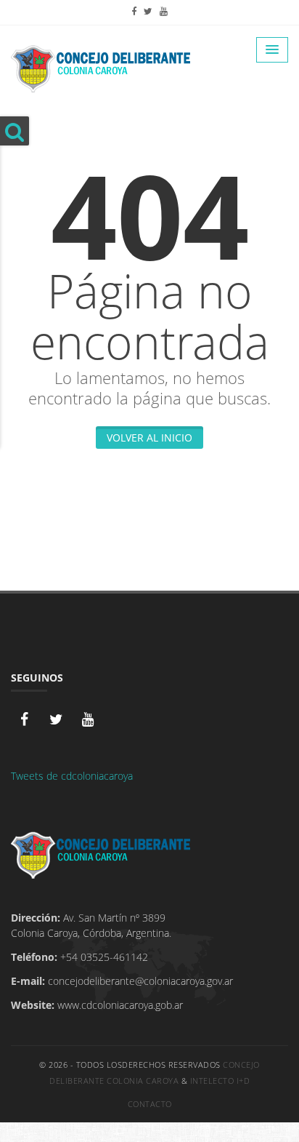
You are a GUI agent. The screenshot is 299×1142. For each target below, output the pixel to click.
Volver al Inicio (149, 437)
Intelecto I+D (220, 1080)
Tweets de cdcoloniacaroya (72, 776)
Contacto (150, 1103)
